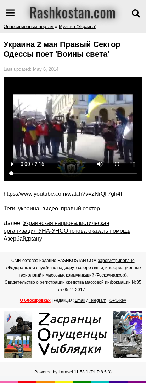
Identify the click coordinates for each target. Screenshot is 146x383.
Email (80, 300)
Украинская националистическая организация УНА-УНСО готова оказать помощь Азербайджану (67, 231)
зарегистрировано (116, 260)
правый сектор (80, 208)
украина (28, 208)
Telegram (97, 300)
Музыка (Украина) (77, 26)
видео (50, 208)
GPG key (118, 300)
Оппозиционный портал (29, 26)
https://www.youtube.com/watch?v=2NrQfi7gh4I (63, 194)
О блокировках (35, 300)
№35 (136, 282)
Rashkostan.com (73, 11)
